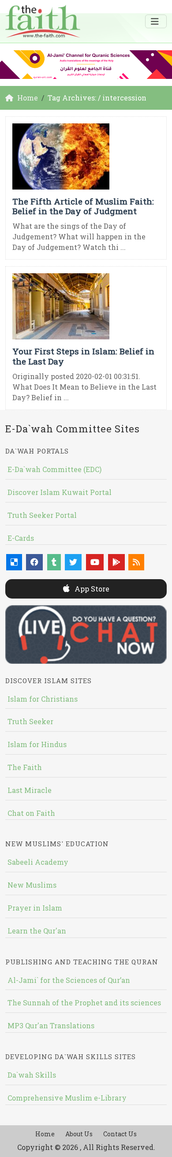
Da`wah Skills (31, 1074)
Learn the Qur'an (36, 930)
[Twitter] (73, 562)
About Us (79, 1134)
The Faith (24, 767)
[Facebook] (34, 562)
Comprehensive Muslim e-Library (67, 1097)
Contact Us (120, 1134)
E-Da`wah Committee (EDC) (54, 469)
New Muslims (31, 884)
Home (45, 1134)
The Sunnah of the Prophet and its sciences (84, 1002)
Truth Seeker (30, 721)
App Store (91, 588)
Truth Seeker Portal (42, 515)
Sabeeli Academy (37, 862)
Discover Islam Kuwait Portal (59, 492)
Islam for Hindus (37, 744)
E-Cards (20, 538)
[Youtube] (95, 562)
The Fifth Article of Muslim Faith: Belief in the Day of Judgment (83, 206)
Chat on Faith (31, 813)
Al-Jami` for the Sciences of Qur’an (68, 980)
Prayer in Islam (34, 907)
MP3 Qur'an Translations (50, 1025)
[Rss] (136, 562)
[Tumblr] (54, 562)
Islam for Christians (42, 698)
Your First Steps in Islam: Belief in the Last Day (83, 356)
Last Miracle (29, 790)
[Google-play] (116, 562)
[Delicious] (14, 562)
